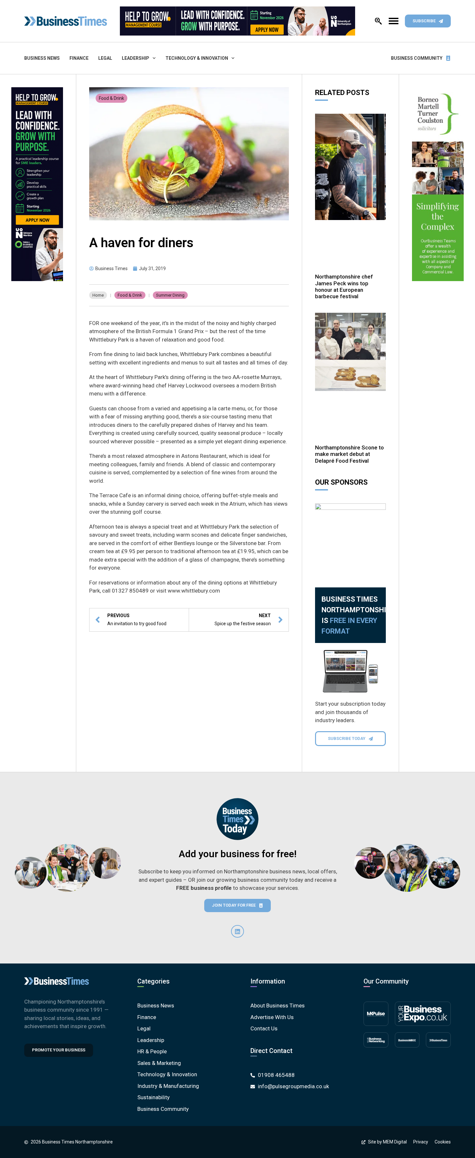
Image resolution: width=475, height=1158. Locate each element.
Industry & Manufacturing (168, 1086)
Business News (42, 58)
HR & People (152, 1051)
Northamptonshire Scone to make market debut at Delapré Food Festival (349, 454)
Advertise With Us (272, 1017)
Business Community (416, 58)
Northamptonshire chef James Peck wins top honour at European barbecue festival (344, 286)
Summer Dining (170, 295)
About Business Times (277, 1005)
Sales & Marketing (159, 1063)
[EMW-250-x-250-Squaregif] (350, 538)
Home (98, 295)
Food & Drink (111, 98)
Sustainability (153, 1097)
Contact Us (264, 1028)
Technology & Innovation (196, 58)
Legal (105, 58)
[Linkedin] (237, 931)
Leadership (135, 58)
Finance (79, 58)
